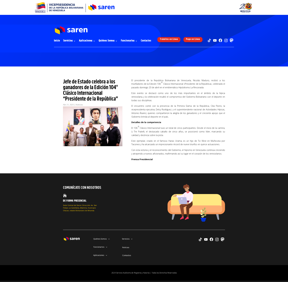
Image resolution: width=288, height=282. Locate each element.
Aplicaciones (85, 40)
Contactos (146, 40)
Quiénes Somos (107, 40)
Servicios (68, 40)
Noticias (79, 104)
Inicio (57, 40)
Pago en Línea (193, 39)
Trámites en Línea (169, 39)
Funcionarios (128, 40)
